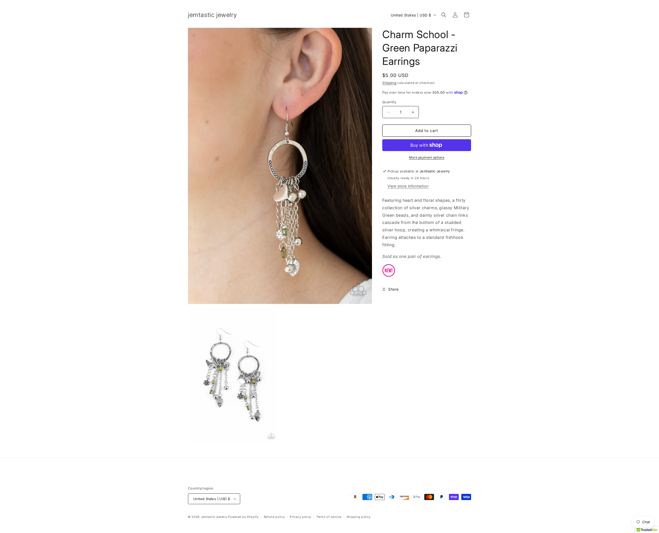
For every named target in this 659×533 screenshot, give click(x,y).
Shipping (389, 83)
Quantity (389, 102)
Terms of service (328, 517)
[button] (443, 15)
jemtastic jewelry (214, 517)
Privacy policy (300, 517)
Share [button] (393, 289)
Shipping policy (358, 517)
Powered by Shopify (243, 517)
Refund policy (274, 517)
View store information (407, 186)
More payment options (426, 157)
